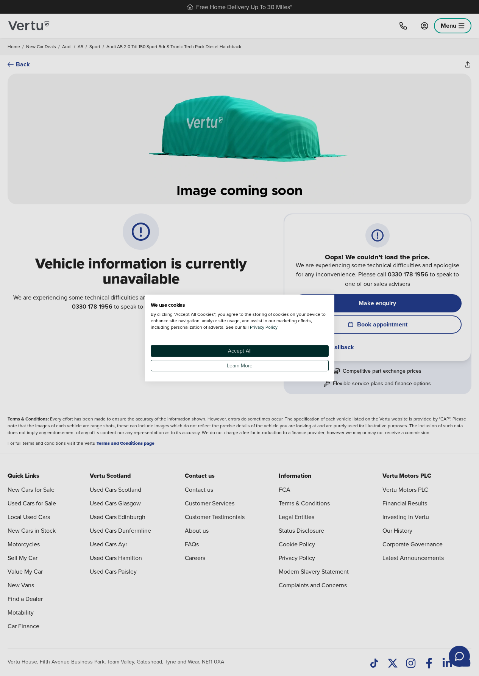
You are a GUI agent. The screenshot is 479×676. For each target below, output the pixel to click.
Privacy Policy (264, 327)
